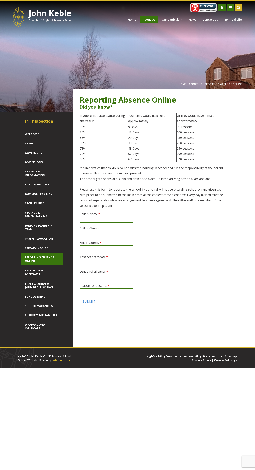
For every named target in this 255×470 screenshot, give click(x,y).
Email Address (90, 243)
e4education (61, 360)
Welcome (32, 134)
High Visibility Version (161, 356)
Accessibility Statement (201, 356)
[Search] (238, 7)
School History (37, 184)
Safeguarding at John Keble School (39, 285)
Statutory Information (35, 173)
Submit (89, 301)
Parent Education (39, 238)
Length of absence (94, 271)
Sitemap (231, 356)
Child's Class (89, 228)
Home (182, 84)
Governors (33, 152)
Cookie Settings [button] (225, 360)
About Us (195, 84)
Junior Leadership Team (38, 227)
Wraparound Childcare (35, 326)
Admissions (34, 162)
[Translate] (230, 7)
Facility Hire (34, 203)
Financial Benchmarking (36, 214)
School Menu (35, 296)
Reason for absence (95, 286)
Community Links (38, 194)
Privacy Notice (36, 248)
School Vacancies (39, 306)
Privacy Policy (201, 360)
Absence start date (94, 257)
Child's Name (90, 214)
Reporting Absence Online (223, 84)
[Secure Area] (222, 7)
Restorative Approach (34, 272)
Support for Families (41, 315)
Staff (29, 143)
